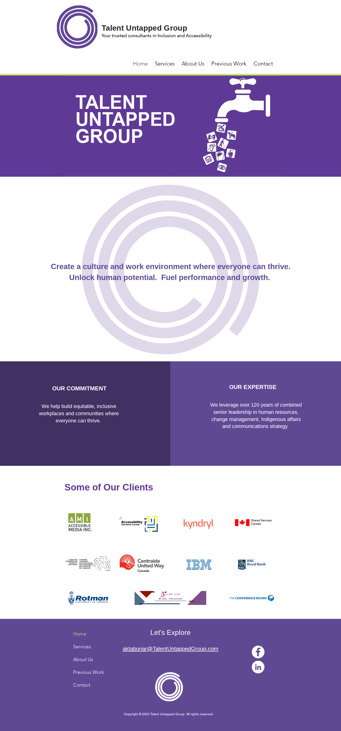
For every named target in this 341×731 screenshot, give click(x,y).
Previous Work (88, 672)
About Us (83, 659)
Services (82, 646)
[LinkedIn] (258, 667)
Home (79, 634)
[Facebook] (258, 652)
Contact (81, 685)
